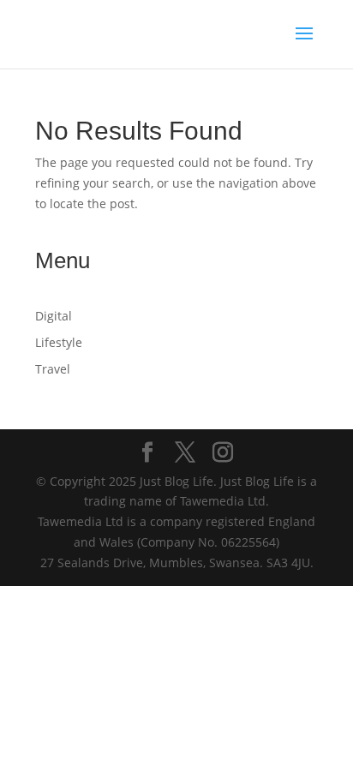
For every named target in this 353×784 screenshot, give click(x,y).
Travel (52, 369)
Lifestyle (58, 342)
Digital (53, 316)
